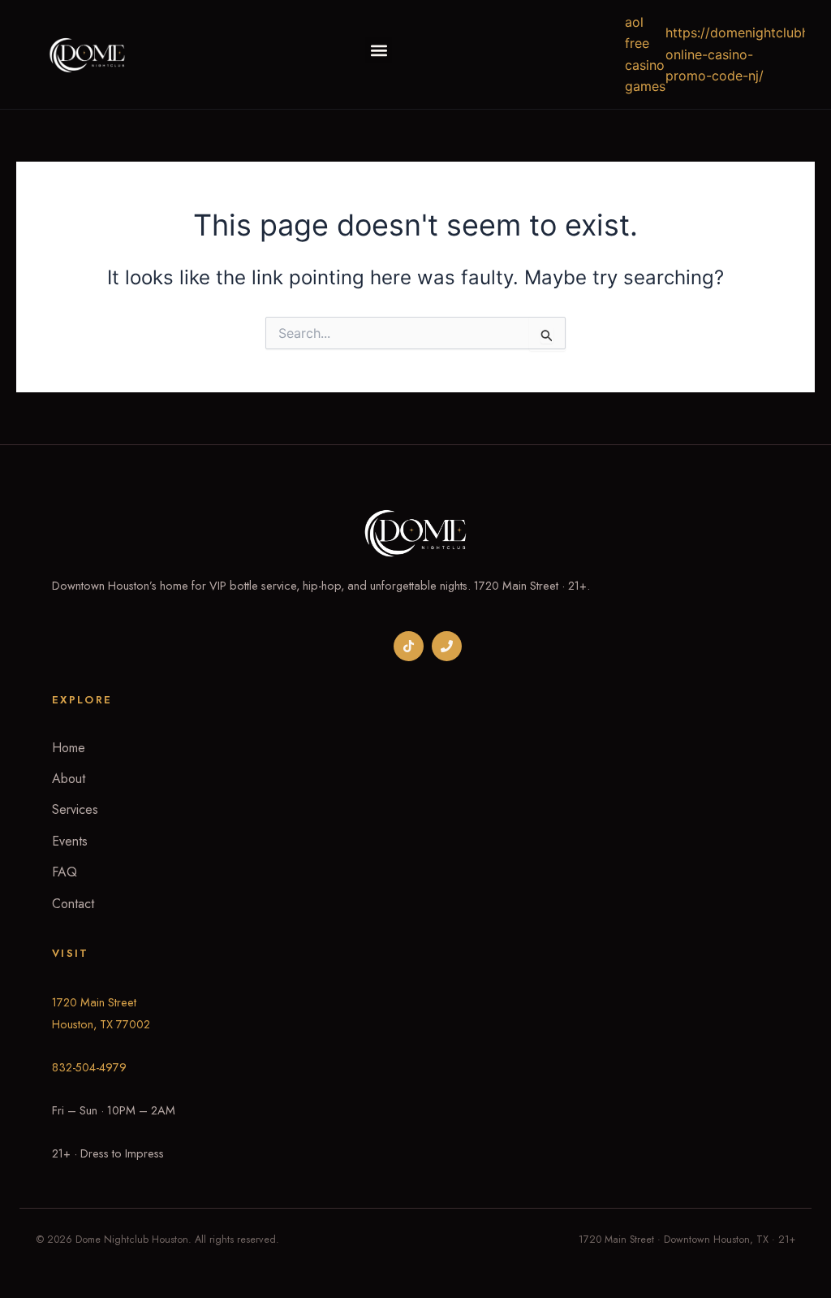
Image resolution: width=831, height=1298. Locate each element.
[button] (378, 50)
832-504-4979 (89, 1066)
